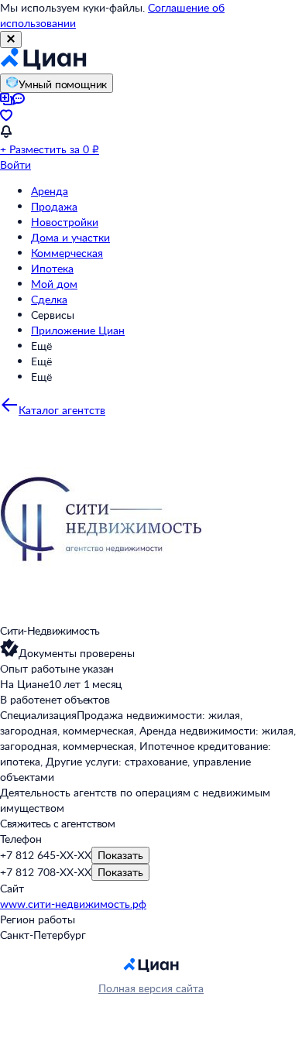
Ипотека (52, 268)
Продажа (54, 206)
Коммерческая (67, 252)
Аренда (49, 190)
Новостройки (64, 221)
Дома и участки (70, 237)
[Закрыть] (11, 39)
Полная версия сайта (151, 988)
